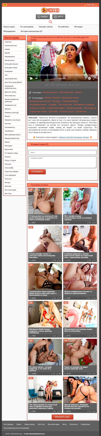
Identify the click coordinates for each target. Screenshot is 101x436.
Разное (7, 157)
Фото (64, 424)
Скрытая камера (11, 171)
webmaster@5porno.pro (37, 434)
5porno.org (18, 434)
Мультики (9, 149)
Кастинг (8, 124)
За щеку (56, 101)
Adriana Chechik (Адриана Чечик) (74, 137)
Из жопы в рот (66, 111)
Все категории (10, 190)
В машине (9, 71)
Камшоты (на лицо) (12, 120)
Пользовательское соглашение (16, 428)
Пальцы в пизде (37, 108)
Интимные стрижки (84, 104)
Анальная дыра (74, 108)
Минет (7, 142)
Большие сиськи (11, 64)
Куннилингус (10, 127)
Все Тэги (8, 194)
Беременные (10, 57)
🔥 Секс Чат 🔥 (90, 5)
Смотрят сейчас (46, 27)
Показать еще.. (62, 417)
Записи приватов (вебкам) (12, 100)
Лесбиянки (9, 131)
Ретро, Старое (10, 160)
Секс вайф (9, 168)
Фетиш (7, 183)
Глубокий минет (70, 101)
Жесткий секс (10, 96)
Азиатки (8, 42)
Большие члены (11, 68)
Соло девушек (10, 175)
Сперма (53, 104)
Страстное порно (56, 108)
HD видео (78, 27)
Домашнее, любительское (10, 87)
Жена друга (90, 108)
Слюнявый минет (38, 104)
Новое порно (9, 27)
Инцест (7, 116)
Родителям (85, 424)
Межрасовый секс (12, 138)
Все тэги (41, 424)
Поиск (18, 424)
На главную (8, 424)
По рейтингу (63, 27)
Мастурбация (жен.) (13, 135)
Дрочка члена (10, 92)
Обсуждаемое (9, 31)
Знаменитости (10, 105)
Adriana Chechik (52, 97)
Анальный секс (11, 46)
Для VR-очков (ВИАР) (13, 82)
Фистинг (8, 186)
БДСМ (7, 53)
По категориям (26, 27)
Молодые (8, 146)
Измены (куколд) (12, 113)
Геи (6, 75)
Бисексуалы (10, 60)
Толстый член (65, 104)
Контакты (74, 424)
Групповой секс (11, 79)
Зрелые (8, 109)
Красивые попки (70, 97)
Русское (8, 164)
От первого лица (11, 153)
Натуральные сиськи (40, 101)
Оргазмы (53, 111)
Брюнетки (81, 111)
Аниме (7, 49)
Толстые (8, 179)
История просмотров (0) (31, 31)
